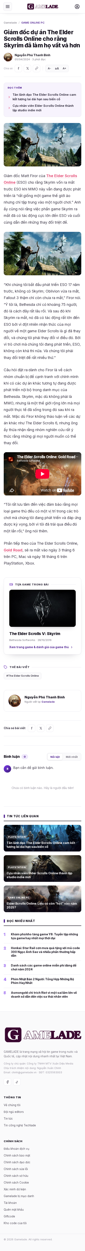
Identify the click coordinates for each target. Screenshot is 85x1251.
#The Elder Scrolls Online (22, 675)
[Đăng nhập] (77, 6)
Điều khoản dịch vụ (16, 1148)
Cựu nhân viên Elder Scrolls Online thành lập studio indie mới (43, 108)
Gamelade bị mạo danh (19, 1196)
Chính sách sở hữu (16, 1175)
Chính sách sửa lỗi (16, 1169)
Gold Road (13, 550)
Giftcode (9, 1216)
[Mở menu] (7, 6)
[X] (27, 68)
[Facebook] (18, 68)
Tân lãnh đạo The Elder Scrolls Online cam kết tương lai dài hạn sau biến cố (44, 97)
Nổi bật (55, 756)
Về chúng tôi (12, 1104)
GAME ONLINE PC (33, 22)
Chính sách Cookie (16, 1182)
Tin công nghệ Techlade (20, 1125)
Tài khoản (10, 1202)
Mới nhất (72, 756)
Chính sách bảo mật (17, 1155)
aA (57, 68)
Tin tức (8, 1118)
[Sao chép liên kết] (36, 68)
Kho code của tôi (15, 1223)
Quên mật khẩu (14, 1209)
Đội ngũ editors (14, 1111)
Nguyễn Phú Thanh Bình (32, 55)
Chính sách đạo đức (17, 1162)
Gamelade (10, 22)
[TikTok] (17, 1082)
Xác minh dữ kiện (15, 1189)
